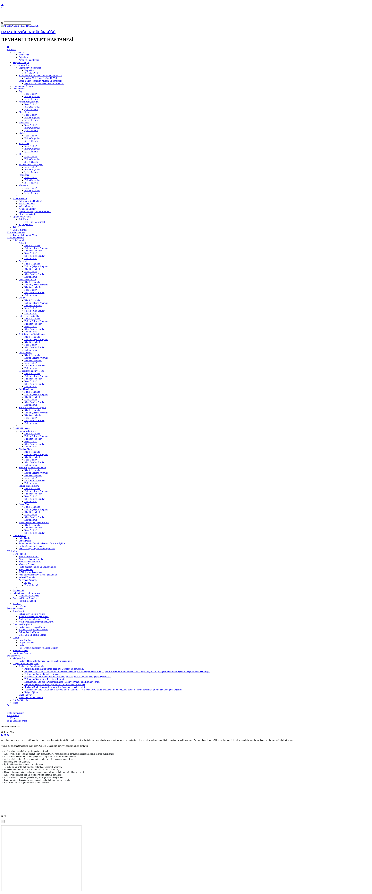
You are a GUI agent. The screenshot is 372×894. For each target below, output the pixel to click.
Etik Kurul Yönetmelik (34, 222)
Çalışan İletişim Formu (29, 632)
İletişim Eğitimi (31, 692)
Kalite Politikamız (27, 203)
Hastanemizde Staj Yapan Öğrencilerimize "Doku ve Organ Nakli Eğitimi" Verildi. (62, 682)
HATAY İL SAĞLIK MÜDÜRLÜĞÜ (28, 32)
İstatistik (22, 133)
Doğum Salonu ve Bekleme (31, 546)
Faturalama (24, 175)
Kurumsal (11, 49)
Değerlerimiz (25, 57)
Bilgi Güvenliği (20, 230)
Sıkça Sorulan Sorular (34, 256)
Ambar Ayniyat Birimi (29, 101)
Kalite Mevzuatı (26, 206)
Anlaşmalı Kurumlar (28, 580)
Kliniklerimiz (19, 240)
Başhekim (29, 70)
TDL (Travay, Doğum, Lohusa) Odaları (37, 548)
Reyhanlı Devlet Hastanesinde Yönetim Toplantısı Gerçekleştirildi (54, 687)
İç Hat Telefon (31, 99)
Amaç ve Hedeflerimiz (29, 60)
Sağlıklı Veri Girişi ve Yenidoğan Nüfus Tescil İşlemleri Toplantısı (54, 684)
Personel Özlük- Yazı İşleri (31, 164)
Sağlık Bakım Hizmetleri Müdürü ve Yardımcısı (40, 81)
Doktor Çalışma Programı (36, 248)
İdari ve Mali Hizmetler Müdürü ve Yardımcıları (40, 75)
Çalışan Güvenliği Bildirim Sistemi (35, 211)
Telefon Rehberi (20, 650)
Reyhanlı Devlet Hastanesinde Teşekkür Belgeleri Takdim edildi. (54, 669)
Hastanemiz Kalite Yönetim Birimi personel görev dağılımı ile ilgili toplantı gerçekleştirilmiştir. (67, 676)
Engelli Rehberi (26, 569)
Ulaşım (16, 637)
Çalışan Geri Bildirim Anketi (32, 614)
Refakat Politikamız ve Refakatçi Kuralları (38, 574)
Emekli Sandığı (31, 585)
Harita (21, 645)
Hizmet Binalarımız (16, 232)
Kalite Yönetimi (20, 198)
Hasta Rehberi (19, 554)
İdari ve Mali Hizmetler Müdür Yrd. (40, 78)
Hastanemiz (18, 52)
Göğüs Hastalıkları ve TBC (31, 371)
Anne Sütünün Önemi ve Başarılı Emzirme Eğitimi (42, 543)
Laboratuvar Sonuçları (29, 595)
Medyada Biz (19, 658)
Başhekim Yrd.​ (31, 73)
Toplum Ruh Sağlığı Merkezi (26, 235)
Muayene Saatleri (27, 564)
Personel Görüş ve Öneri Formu (33, 629)
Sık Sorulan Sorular (22, 653)
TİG (21, 154)
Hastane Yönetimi (21, 65)
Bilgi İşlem (24, 112)
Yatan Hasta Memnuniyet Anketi (34, 616)
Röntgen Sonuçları (27, 601)
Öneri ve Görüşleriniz (23, 624)
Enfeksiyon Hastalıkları (29, 316)
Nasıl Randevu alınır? (29, 556)
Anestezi (23, 261)
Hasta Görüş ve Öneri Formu (32, 627)
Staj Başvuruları (26, 224)
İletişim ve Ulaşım (15, 608)
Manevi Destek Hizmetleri (31, 697)
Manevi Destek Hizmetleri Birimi (34, 522)
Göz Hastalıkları (26, 389)
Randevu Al (18, 590)
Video (15, 702)
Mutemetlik (24, 122)
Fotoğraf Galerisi (20, 700)
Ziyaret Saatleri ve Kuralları (31, 559)
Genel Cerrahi (25, 352)
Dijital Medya (13, 655)
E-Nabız (16, 603)
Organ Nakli (24, 504)
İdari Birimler (19, 88)
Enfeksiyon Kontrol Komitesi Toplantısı (42, 674)
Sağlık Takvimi (26, 695)
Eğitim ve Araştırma (22, 216)
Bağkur (27, 582)
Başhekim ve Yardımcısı (30, 67)
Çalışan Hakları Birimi (29, 486)
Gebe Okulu (24, 538)
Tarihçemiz (24, 54)
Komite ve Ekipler (27, 209)
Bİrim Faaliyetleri (27, 214)
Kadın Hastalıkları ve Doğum (32, 407)
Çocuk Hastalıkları (27, 279)
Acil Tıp (22, 243)
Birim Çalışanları (32, 96)
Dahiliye (22, 297)
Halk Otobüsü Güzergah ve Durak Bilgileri (38, 648)
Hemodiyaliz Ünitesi (28, 431)
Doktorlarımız (30, 258)
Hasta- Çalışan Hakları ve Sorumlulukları (37, 567)
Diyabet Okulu (25, 449)
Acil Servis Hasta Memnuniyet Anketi (36, 621)
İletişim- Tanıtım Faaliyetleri (26, 663)
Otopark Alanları (26, 642)
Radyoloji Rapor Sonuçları (25, 598)
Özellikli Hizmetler (21, 428)
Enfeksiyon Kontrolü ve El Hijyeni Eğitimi (44, 679)
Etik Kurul (23, 219)
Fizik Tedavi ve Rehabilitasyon (33, 334)
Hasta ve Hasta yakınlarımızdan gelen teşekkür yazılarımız (45, 661)
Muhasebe (23, 185)
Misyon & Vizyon (21, 62)
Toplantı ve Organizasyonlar (32, 666)
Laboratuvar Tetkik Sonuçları (26, 593)
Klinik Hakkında (32, 245)
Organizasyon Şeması (23, 86)
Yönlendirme (13, 551)
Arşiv (21, 91)
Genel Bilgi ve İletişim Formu (32, 635)
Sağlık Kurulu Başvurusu (30, 572)
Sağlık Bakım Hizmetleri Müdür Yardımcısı (44, 83)
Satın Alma (24, 143)
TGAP (16, 227)
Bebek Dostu (25, 540)
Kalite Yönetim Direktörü (30, 201)
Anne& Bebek (19, 535)
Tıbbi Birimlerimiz (15, 237)
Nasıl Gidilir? (30, 94)
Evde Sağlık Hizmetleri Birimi (32, 467)
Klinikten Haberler (33, 250)
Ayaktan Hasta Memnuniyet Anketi (35, 619)
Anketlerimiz (19, 611)
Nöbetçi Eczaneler (27, 577)
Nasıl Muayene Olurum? (30, 561)
